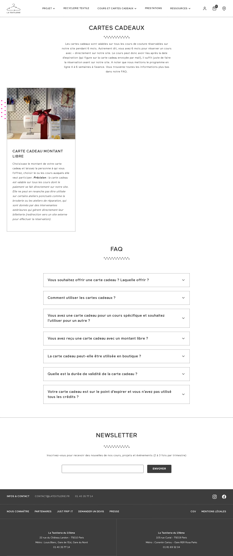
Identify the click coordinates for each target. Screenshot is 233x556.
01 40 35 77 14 (84, 496)
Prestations (153, 8)
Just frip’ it (65, 511)
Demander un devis (91, 511)
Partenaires (43, 511)
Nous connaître (18, 511)
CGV (193, 511)
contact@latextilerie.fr (52, 496)
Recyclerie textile (76, 8)
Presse (114, 511)
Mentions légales (213, 511)
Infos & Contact (18, 496)
